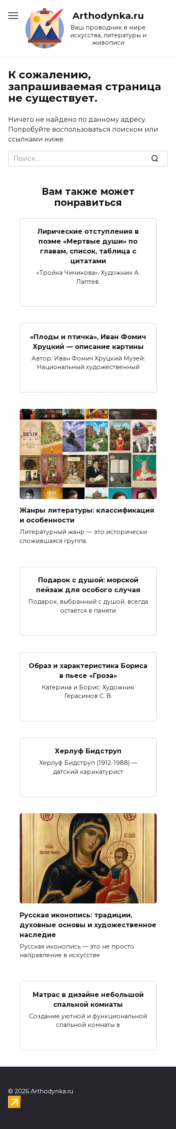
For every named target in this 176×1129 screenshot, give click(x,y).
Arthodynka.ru (108, 15)
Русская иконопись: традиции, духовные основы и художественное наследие (88, 924)
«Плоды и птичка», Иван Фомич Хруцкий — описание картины (88, 341)
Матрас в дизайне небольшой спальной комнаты (88, 999)
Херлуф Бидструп (88, 751)
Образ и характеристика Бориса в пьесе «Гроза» (88, 670)
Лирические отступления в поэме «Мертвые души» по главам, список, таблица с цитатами (88, 246)
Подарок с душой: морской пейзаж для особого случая (88, 585)
